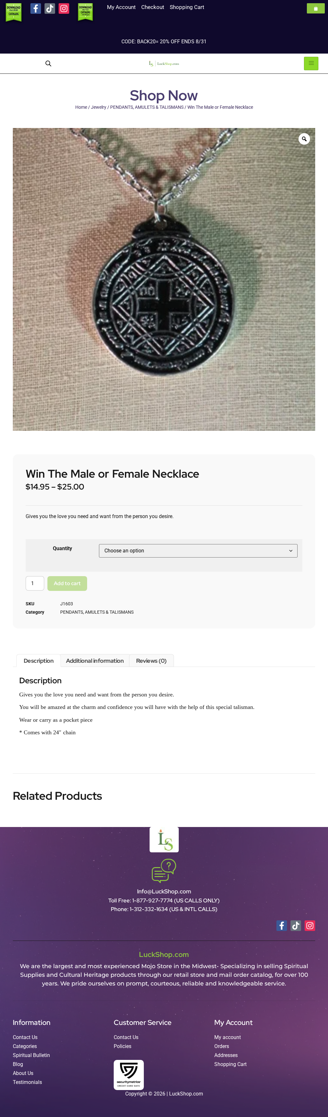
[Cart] (316, 8)
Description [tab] (39, 660)
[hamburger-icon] (311, 63)
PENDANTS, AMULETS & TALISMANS (147, 107)
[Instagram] (64, 8)
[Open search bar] (48, 63)
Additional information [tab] (95, 660)
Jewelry (98, 107)
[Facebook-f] (35, 8)
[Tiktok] (50, 8)
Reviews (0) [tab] (151, 660)
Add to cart (67, 583)
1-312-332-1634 (149, 909)
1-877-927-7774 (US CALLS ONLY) (176, 900)
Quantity (62, 548)
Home (81, 107)
